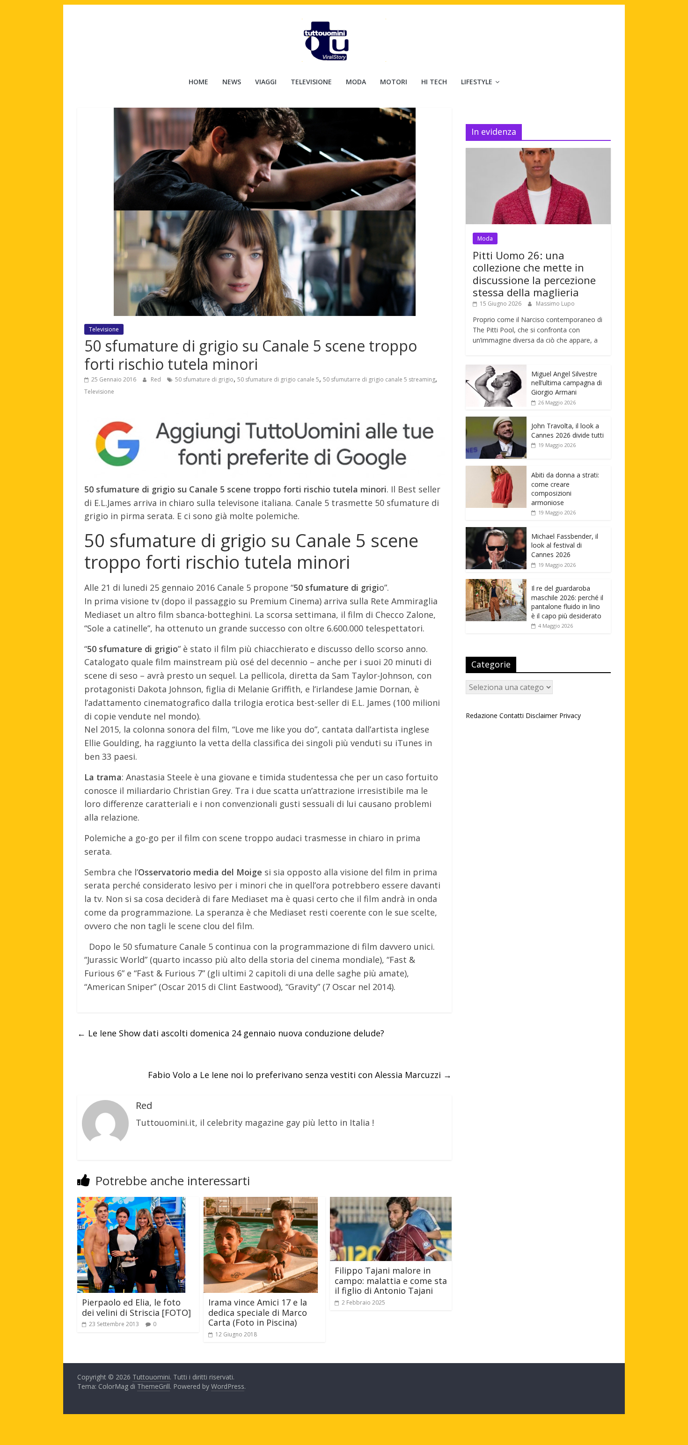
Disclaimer (541, 715)
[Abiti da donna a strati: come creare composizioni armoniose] (496, 470)
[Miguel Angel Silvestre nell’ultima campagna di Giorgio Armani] (496, 369)
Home (198, 81)
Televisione (311, 81)
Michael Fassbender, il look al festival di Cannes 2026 (564, 545)
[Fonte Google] (264, 444)
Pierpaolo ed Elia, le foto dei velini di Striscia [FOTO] (136, 1307)
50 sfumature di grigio (204, 379)
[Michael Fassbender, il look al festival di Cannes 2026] (496, 532)
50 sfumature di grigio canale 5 (278, 379)
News (231, 81)
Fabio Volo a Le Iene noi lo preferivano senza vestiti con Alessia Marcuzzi (300, 1074)
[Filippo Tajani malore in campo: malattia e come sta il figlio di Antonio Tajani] (391, 1202)
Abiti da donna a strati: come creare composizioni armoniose (565, 488)
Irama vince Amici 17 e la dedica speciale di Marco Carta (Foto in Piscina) (257, 1312)
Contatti (511, 715)
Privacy (570, 715)
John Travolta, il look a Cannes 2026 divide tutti (567, 430)
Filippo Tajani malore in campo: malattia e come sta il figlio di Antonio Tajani (391, 1280)
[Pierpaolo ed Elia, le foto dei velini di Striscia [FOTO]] (131, 1202)
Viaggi (266, 81)
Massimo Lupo (555, 304)
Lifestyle (476, 81)
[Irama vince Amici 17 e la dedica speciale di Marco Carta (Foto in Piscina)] (261, 1202)
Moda (356, 81)
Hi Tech (434, 81)
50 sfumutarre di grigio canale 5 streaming (379, 379)
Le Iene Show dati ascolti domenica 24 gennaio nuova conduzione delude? (230, 1033)
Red (156, 379)
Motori (393, 81)
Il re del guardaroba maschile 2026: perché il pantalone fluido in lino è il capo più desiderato (567, 602)
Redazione (482, 715)
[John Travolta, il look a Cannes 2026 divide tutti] (496, 421)
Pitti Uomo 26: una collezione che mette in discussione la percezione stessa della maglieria (534, 273)
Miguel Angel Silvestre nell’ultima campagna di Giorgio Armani (566, 382)
